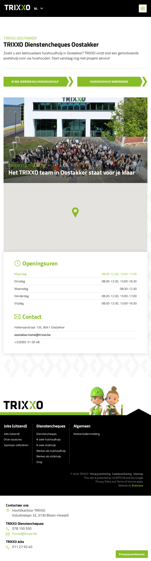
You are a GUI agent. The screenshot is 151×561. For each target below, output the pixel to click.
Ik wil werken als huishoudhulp (35, 81)
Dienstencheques (50, 426)
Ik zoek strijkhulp (46, 445)
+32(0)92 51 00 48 (27, 342)
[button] (75, 212)
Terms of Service (126, 481)
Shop (39, 462)
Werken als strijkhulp (48, 456)
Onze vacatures (13, 439)
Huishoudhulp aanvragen (109, 81)
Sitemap (138, 474)
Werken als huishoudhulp (50, 451)
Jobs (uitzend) (15, 426)
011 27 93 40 (22, 546)
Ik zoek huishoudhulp (48, 439)
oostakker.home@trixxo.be (32, 335)
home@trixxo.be (24, 533)
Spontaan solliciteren (16, 445)
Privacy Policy (103, 481)
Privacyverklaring (100, 474)
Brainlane (137, 485)
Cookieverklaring (122, 474)
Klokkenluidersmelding (87, 434)
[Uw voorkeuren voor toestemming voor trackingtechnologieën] (132, 554)
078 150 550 (21, 528)
